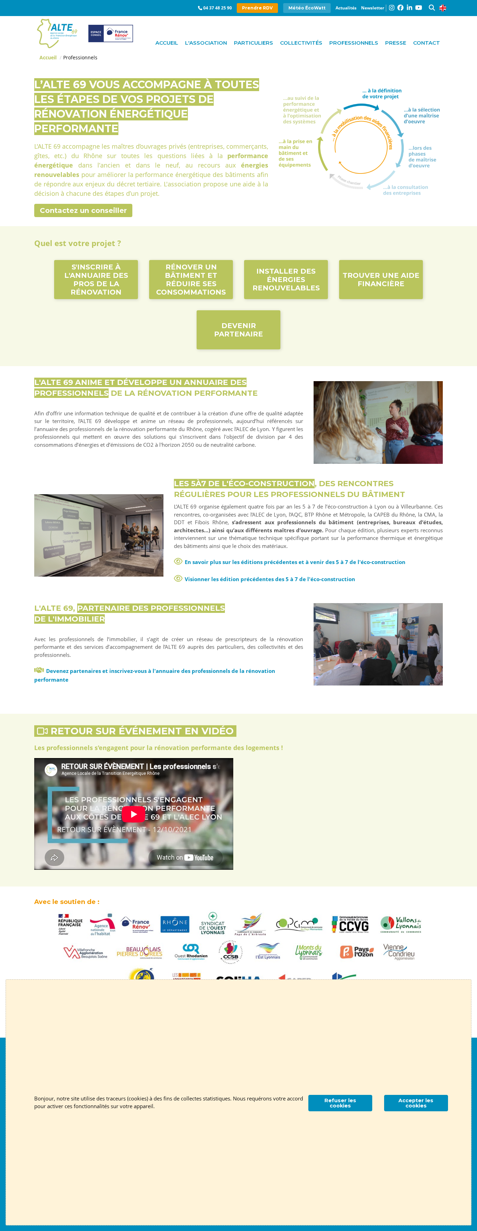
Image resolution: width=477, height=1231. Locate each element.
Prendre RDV (257, 7)
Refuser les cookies (340, 1102)
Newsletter (372, 8)
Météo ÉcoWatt (306, 7)
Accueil (166, 42)
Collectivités (301, 42)
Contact (426, 42)
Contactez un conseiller (83, 210)
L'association (206, 42)
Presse (395, 42)
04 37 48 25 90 (217, 8)
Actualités (346, 8)
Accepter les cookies (415, 1102)
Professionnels (353, 42)
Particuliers (253, 42)
